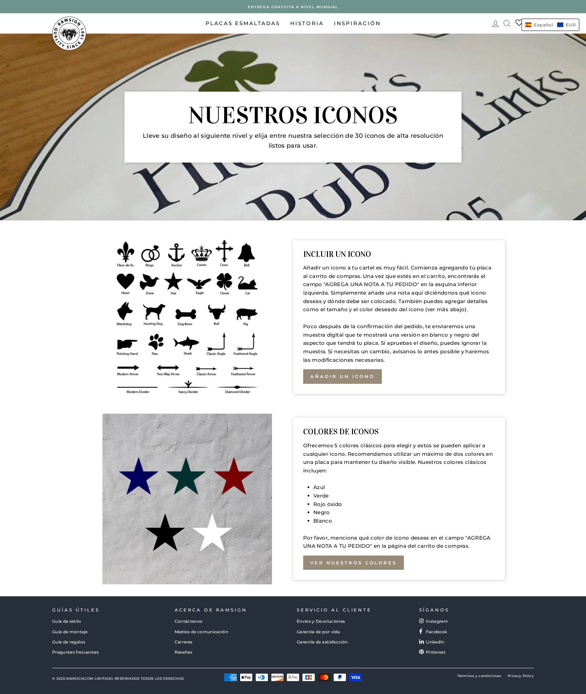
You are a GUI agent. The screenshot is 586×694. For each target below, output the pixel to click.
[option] (293, 6)
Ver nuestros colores (353, 562)
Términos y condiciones (479, 676)
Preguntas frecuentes (75, 652)
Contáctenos (188, 621)
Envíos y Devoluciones (321, 621)
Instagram (437, 621)
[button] (550, 25)
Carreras (184, 641)
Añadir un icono (342, 376)
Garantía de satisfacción (322, 641)
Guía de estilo (66, 621)
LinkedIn (435, 641)
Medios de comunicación (202, 631)
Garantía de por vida (318, 631)
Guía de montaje (69, 631)
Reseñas (183, 652)
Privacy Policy (521, 676)
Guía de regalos (68, 641)
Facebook (436, 631)
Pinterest (436, 652)
